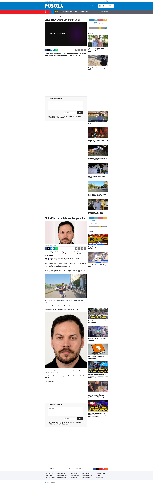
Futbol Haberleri (61, 473)
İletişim (74, 468)
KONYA (67, 5)
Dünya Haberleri (86, 477)
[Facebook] (46, 50)
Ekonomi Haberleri (62, 477)
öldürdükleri (47, 260)
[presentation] (48, 11)
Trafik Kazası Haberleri (50, 477)
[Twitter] (48, 50)
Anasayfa (48, 16)
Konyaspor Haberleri (87, 473)
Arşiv (60, 1)
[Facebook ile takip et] (94, 469)
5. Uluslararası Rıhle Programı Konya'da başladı (69, 11)
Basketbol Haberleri (75, 475)
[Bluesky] (51, 50)
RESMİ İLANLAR (86, 5)
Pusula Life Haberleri (100, 473)
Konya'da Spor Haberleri (63, 475)
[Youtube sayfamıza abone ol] (100, 469)
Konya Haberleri (74, 473)
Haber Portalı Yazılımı (51, 482)
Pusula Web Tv (54, 16)
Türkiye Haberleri (49, 473)
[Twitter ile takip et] (97, 469)
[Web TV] (105, 1)
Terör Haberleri (74, 477)
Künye (70, 468)
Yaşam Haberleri (99, 477)
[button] (79, 50)
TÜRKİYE (94, 5)
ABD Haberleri (99, 475)
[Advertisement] (66, 86)
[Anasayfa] (45, 1)
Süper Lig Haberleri (50, 475)
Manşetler (49, 1)
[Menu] (100, 6)
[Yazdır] (76, 50)
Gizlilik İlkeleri (79, 468)
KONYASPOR (73, 5)
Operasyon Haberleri (87, 475)
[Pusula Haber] (54, 5)
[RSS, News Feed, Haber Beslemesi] (106, 469)
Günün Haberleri (55, 1)
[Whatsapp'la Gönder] (56, 50)
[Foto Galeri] (107, 1)
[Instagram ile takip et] (103, 469)
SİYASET (80, 5)
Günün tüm (104, 11)
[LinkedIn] (54, 50)
